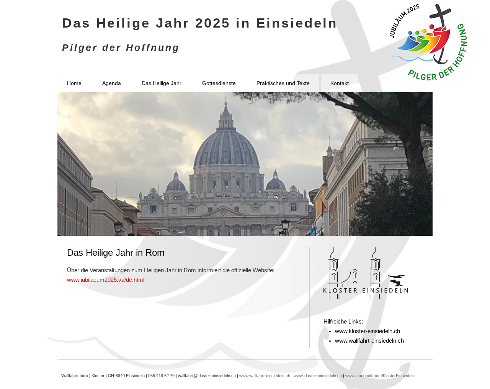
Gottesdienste (219, 83)
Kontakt (339, 83)
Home (74, 83)
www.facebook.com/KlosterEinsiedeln (380, 375)
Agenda (111, 83)
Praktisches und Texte (283, 83)
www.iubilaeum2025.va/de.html (105, 280)
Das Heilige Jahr (161, 83)
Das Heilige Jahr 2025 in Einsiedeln (200, 22)
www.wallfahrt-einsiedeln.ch (369, 341)
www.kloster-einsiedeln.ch (367, 331)
